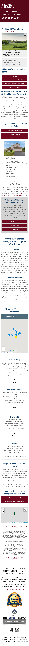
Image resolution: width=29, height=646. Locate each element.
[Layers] (25, 509)
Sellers (6, 571)
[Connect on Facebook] (6, 19)
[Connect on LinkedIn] (12, 19)
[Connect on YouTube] (15, 19)
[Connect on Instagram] (18, 19)
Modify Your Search (14, 134)
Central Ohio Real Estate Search (14, 589)
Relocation (15, 571)
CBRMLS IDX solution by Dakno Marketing (14, 558)
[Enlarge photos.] (25, 34)
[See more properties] (26, 163)
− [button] (3, 511)
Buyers (21, 569)
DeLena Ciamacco (9, 11)
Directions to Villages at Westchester (17, 527)
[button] (26, 165)
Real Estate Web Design (8, 641)
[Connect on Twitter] (3, 19)
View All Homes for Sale (14, 130)
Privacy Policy (24, 639)
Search (13, 569)
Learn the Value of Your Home (14, 84)
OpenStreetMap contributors (22, 522)
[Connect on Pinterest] (9, 19)
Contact (21, 573)
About (13, 573)
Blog (7, 573)
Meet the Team (14, 226)
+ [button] (3, 509)
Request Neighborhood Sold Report (14, 80)
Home (7, 569)
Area (23, 571)
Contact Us (14, 229)
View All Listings (14, 76)
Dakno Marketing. (22, 641)
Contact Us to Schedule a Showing (14, 498)
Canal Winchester (8, 31)
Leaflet (9, 522)
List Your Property (14, 87)
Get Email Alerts (14, 138)
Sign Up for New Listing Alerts (14, 502)
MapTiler (13, 522)
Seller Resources (14, 222)
